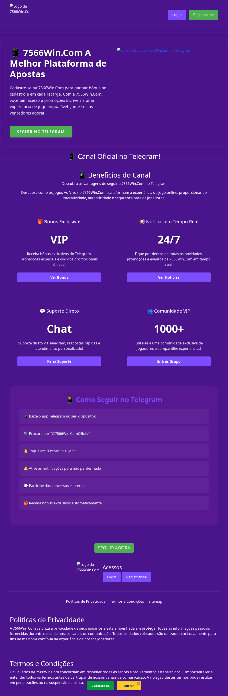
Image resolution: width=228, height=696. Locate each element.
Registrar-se (203, 14)
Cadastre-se (101, 686)
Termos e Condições (127, 601)
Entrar (129, 686)
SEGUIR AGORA (114, 548)
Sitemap (155, 601)
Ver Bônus (59, 277)
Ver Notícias (168, 277)
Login (177, 14)
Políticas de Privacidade (86, 601)
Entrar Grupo (169, 361)
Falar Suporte (59, 361)
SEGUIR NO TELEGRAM (41, 131)
